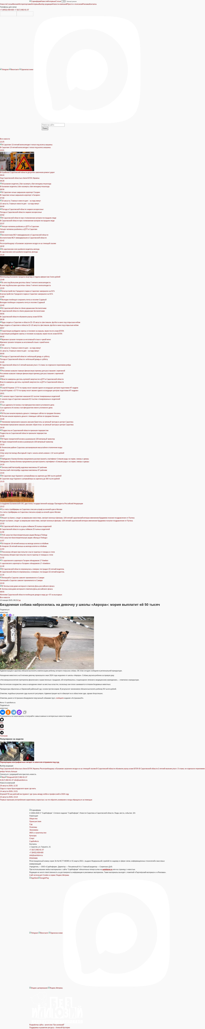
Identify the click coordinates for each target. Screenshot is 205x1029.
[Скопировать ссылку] (13, 615)
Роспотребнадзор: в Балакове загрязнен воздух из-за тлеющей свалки (68, 769)
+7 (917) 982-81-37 (21, 10)
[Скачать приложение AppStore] (8, 13)
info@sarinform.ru (20, 780)
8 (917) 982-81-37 (20, 777)
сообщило (60, 698)
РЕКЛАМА (33, 858)
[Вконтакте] (14, 69)
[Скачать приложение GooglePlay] (25, 13)
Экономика (33, 830)
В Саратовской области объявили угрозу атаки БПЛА (117, 769)
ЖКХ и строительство (37, 833)
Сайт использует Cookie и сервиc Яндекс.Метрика (49, 875)
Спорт (31, 838)
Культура (32, 836)
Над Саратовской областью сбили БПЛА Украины (20, 769)
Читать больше (11, 771)
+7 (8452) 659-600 (7, 10)
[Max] (87, 69)
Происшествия (35, 821)
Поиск (44, 128)
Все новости (5, 139)
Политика (33, 827)
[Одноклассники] (26, 69)
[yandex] (38, 988)
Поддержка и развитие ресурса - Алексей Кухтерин (49, 1027)
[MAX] (10, 615)
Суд (19, 600)
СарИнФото (34, 841)
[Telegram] (4, 69)
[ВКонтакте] (1, 615)
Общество (33, 819)
